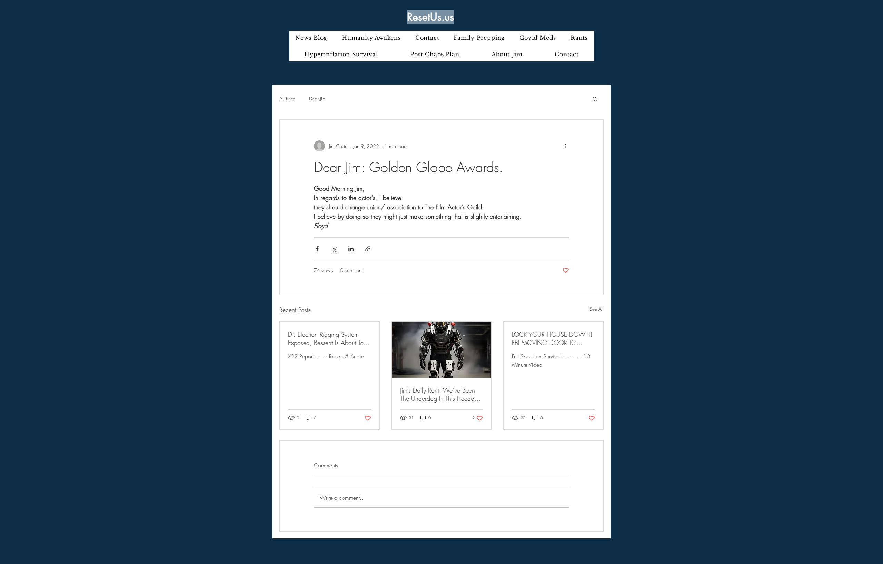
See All (596, 309)
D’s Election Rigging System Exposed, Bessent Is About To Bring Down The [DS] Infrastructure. (326, 338)
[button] (595, 98)
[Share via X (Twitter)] (334, 249)
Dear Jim (317, 98)
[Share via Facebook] (317, 249)
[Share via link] (368, 249)
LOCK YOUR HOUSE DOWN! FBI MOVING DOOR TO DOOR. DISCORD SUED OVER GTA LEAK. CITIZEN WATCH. (552, 338)
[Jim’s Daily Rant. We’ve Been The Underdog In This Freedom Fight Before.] (442, 350)
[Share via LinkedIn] (351, 249)
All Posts (287, 98)
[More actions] (565, 146)
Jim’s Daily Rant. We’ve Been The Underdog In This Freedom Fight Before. (439, 394)
